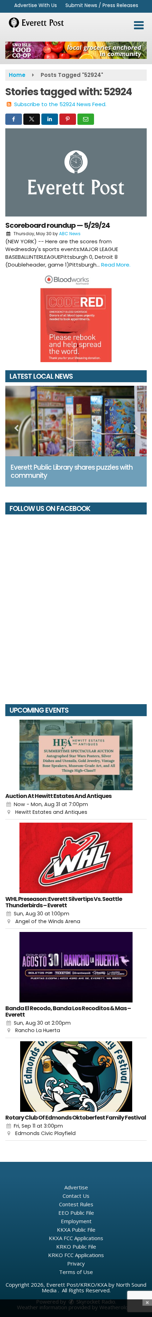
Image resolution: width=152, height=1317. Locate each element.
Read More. (115, 264)
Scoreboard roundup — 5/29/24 (57, 225)
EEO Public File (76, 1212)
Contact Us (76, 1195)
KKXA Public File (76, 1229)
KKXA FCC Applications (76, 1238)
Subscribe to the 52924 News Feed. (60, 104)
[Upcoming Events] (76, 755)
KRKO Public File (76, 1246)
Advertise (76, 1187)
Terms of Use (76, 1271)
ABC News (70, 234)
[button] (139, 25)
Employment (76, 1221)
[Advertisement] (76, 50)
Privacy (76, 1263)
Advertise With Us (35, 5)
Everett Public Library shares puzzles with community (72, 471)
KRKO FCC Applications (76, 1254)
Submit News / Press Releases (101, 5)
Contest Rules (76, 1204)
